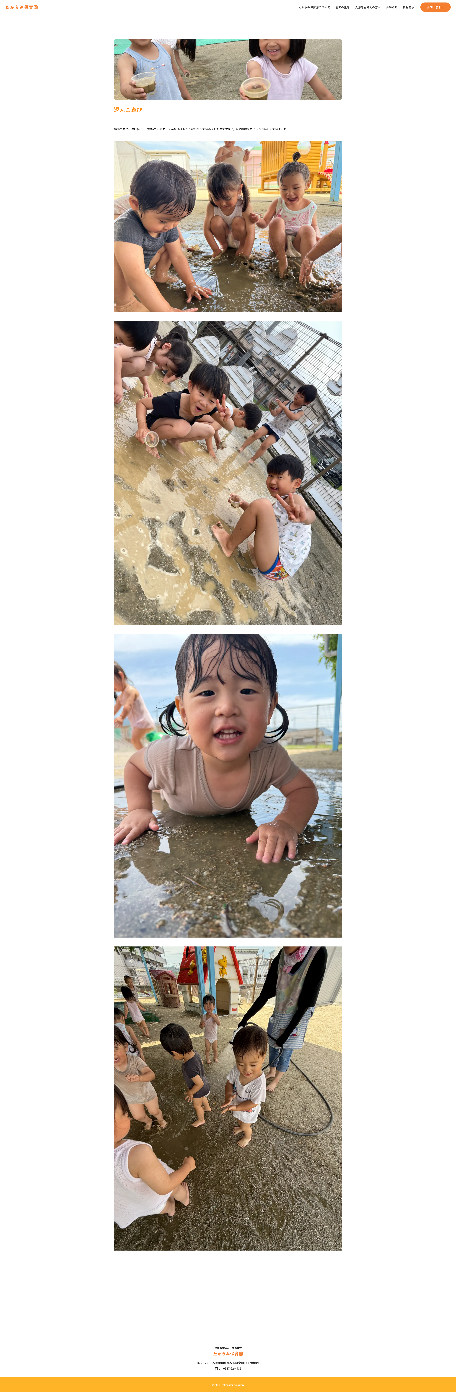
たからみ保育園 (21, 7)
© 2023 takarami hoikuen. (228, 1385)
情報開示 (408, 7)
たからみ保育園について (314, 7)
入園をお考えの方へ (368, 7)
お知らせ (391, 7)
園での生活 (342, 7)
